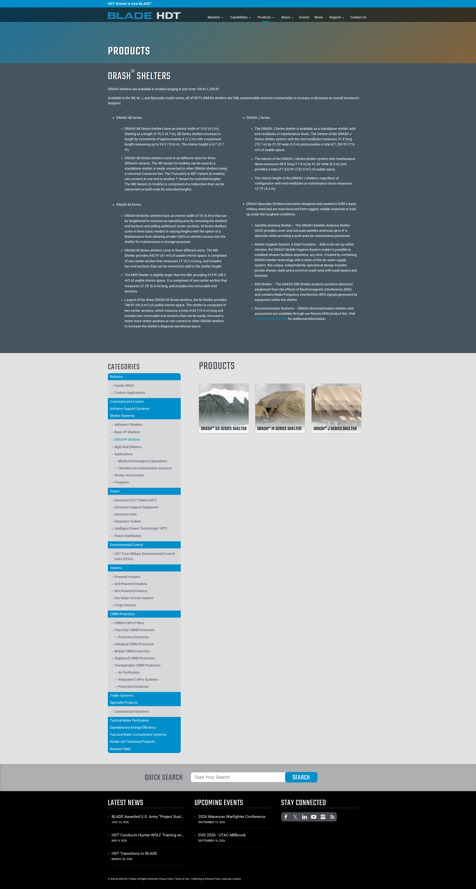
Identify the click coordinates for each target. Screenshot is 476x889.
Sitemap (226, 878)
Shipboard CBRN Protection (134, 658)
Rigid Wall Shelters (128, 447)
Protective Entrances (133, 637)
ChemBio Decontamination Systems (145, 468)
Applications (123, 454)
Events (304, 17)
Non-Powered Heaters (130, 591)
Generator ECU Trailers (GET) (135, 500)
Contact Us (358, 17)
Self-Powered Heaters (130, 584)
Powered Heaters (127, 577)
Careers (237, 878)
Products (264, 17)
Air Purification (129, 672)
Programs (121, 482)
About (285, 17)
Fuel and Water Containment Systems (138, 734)
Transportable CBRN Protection (137, 665)
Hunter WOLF (124, 385)
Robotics (116, 377)
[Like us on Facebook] (285, 816)
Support (335, 17)
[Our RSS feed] (332, 816)
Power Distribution (127, 536)
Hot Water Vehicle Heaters (134, 598)
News (318, 17)
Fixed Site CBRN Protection (134, 630)
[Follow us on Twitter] (295, 816)
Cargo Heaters (125, 605)
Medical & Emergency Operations (142, 461)
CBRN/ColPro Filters (129, 623)
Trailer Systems (121, 695)
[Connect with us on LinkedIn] (304, 816)
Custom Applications (129, 393)
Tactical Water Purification (129, 720)
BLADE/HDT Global (145, 15)
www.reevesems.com (271, 319)
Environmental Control (126, 545)
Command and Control (127, 401)
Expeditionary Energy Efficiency (133, 727)
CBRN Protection (122, 614)
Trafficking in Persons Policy (206, 878)
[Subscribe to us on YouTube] (313, 816)
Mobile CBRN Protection (132, 651)
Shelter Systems (122, 416)
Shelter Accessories (129, 475)
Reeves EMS (120, 749)
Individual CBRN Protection (134, 644)
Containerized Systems (131, 711)
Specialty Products (124, 702)
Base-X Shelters (127, 432)
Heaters (116, 568)
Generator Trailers (127, 521)
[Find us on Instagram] (323, 816)
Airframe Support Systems (129, 409)
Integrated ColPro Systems (138, 679)
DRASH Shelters (127, 439)
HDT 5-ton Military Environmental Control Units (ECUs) (144, 556)
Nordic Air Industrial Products (132, 742)
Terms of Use (182, 878)
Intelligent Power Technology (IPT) (140, 528)
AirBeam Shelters (128, 425)
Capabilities (238, 17)
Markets (214, 17)
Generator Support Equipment (136, 507)
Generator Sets (125, 514)
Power (115, 491)
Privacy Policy (166, 878)
